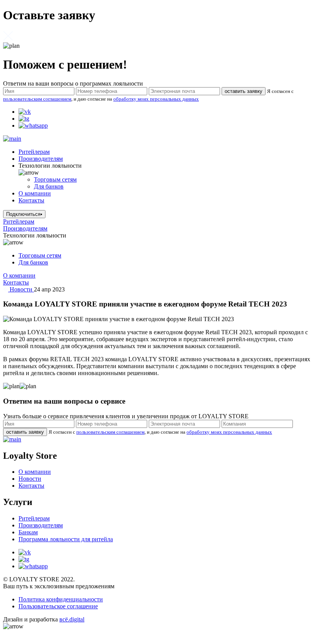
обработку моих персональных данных (156, 99)
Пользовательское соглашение (58, 606)
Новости (21, 289)
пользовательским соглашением (37, 99)
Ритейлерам (34, 151)
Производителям (40, 158)
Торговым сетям (55, 179)
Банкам (28, 532)
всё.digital (71, 619)
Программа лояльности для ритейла (65, 539)
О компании (34, 193)
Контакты (31, 200)
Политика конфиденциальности (60, 599)
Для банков (49, 186)
